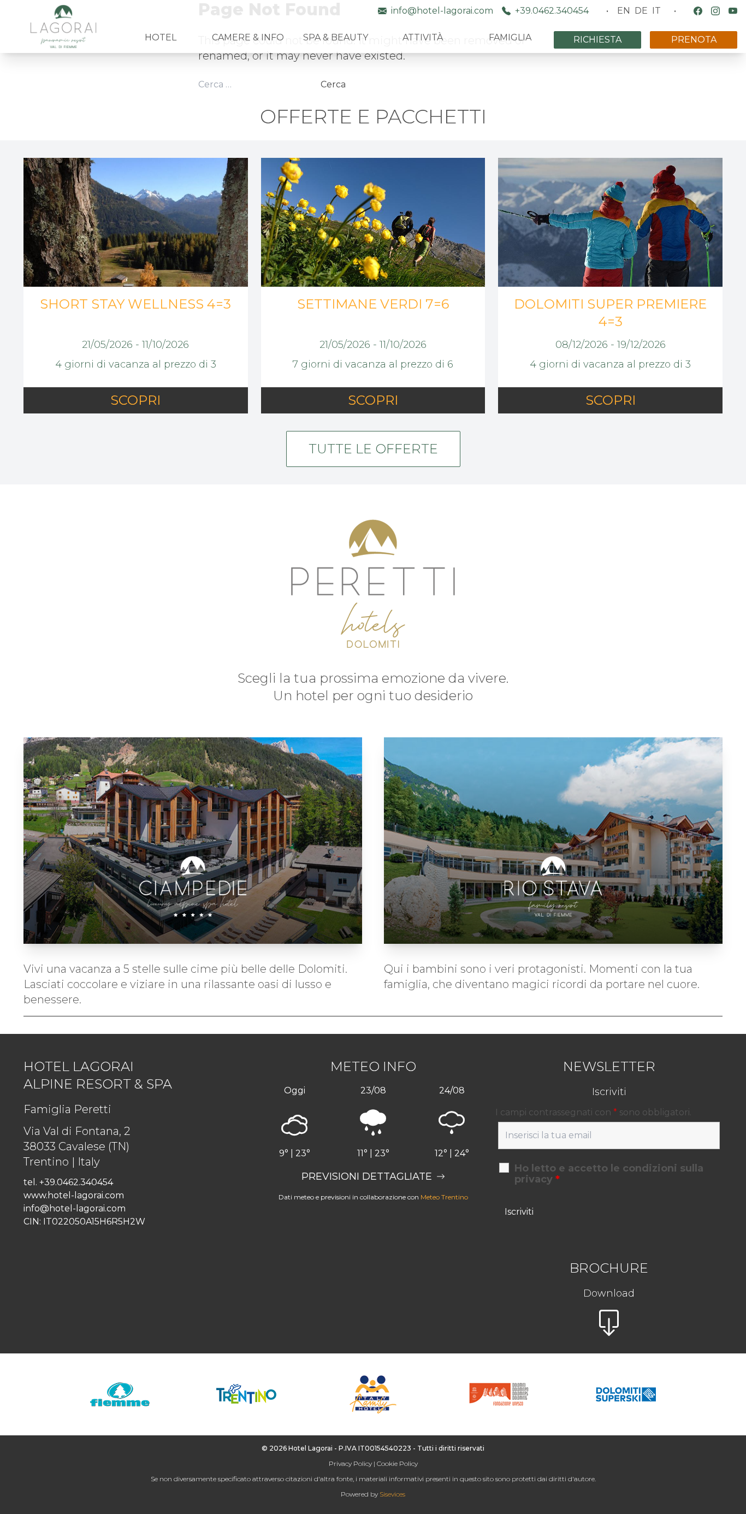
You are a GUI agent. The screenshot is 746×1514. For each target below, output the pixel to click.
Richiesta (597, 39)
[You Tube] (733, 11)
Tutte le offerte (373, 449)
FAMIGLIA (510, 37)
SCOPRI (135, 400)
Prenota (694, 39)
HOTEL (160, 37)
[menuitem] (623, 10)
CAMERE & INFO (248, 37)
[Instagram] (715, 11)
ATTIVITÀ (422, 37)
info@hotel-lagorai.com (442, 10)
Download (609, 1293)
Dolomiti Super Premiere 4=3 (610, 312)
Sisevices (392, 1494)
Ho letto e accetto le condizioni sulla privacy (608, 1174)
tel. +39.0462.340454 (68, 1182)
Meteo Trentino (444, 1197)
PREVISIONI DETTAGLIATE (366, 1176)
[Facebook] (698, 11)
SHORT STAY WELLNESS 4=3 (135, 304)
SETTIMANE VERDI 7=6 (373, 304)
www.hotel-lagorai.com (73, 1195)
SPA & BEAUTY (335, 37)
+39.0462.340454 (552, 10)
